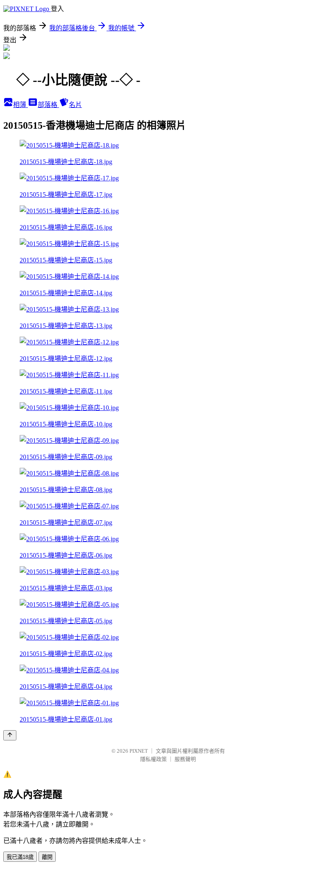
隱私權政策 (153, 759)
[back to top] (9, 735)
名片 (75, 104)
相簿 (20, 104)
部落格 (48, 104)
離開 (47, 857)
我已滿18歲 (20, 857)
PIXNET (138, 751)
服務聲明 (185, 759)
